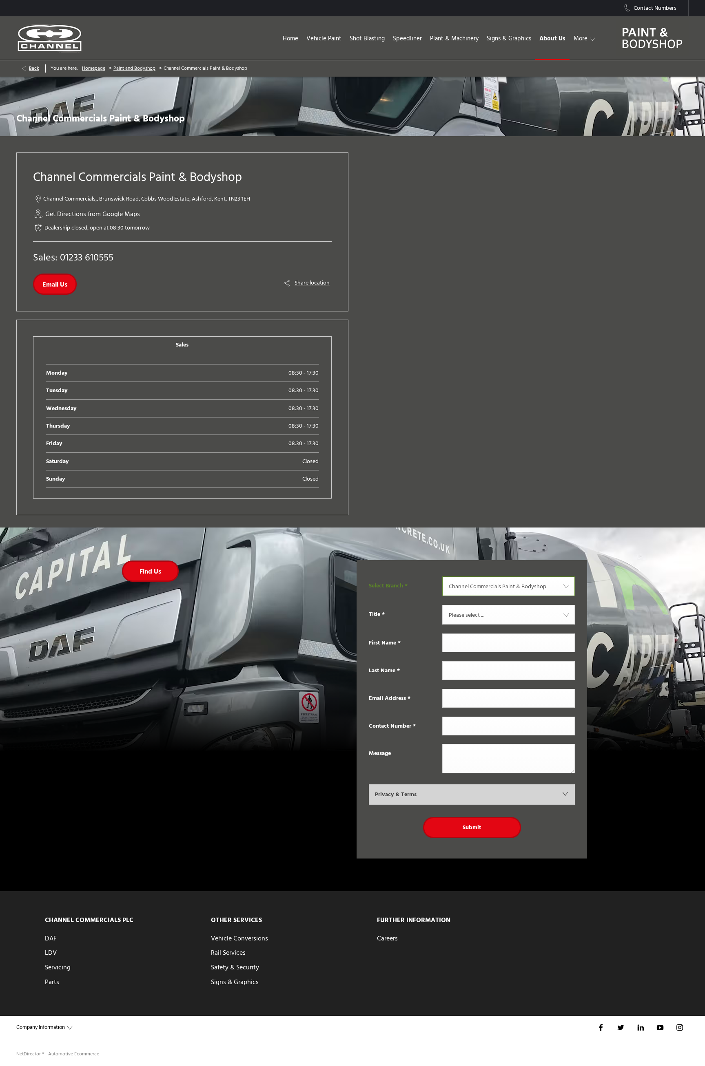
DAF (51, 938)
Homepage (93, 68)
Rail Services (228, 952)
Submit (472, 827)
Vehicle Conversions (239, 938)
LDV (51, 952)
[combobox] (508, 586)
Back (34, 68)
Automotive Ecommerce (73, 1054)
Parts (52, 982)
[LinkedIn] (640, 1027)
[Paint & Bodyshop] (652, 38)
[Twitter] (620, 1027)
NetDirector (29, 1054)
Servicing (58, 967)
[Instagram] (680, 1027)
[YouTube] (660, 1027)
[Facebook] (601, 1027)
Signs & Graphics (235, 982)
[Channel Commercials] (49, 38)
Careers (387, 938)
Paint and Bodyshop (134, 68)
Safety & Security (235, 967)
